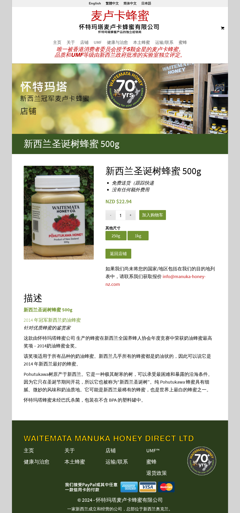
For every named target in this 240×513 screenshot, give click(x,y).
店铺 (110, 450)
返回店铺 (118, 253)
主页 (29, 450)
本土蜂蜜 (74, 461)
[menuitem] (57, 42)
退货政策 (156, 473)
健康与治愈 (36, 461)
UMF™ (152, 450)
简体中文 (130, 3)
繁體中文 (112, 3)
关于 (69, 450)
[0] (222, 28)
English (95, 3)
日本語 (146, 3)
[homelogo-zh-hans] (120, 31)
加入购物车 (152, 215)
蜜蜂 (151, 461)
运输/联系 (116, 461)
